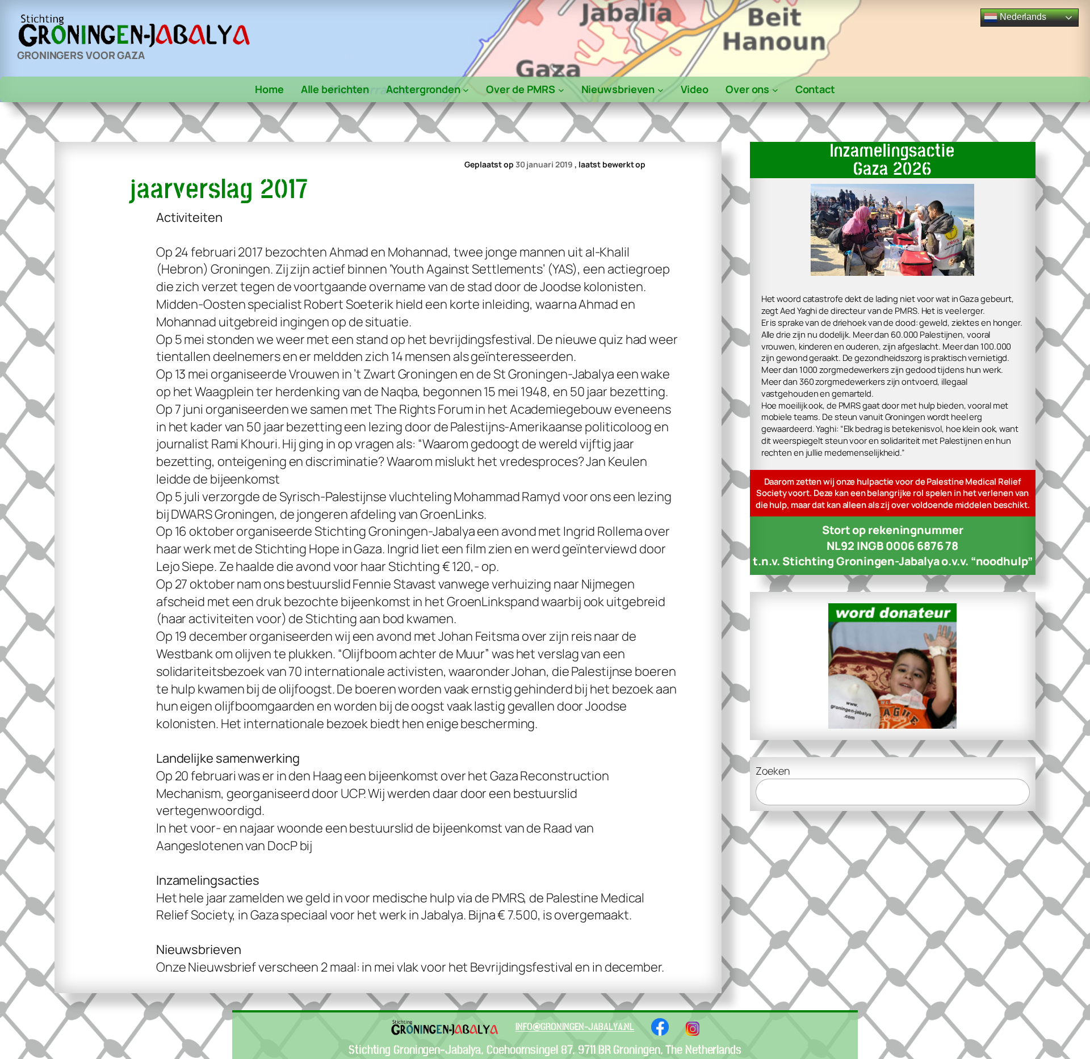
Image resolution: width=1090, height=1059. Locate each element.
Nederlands (1021, 17)
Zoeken (773, 771)
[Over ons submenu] (775, 89)
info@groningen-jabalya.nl (575, 1026)
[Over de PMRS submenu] (561, 89)
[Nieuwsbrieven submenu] (660, 89)
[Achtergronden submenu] (466, 89)
